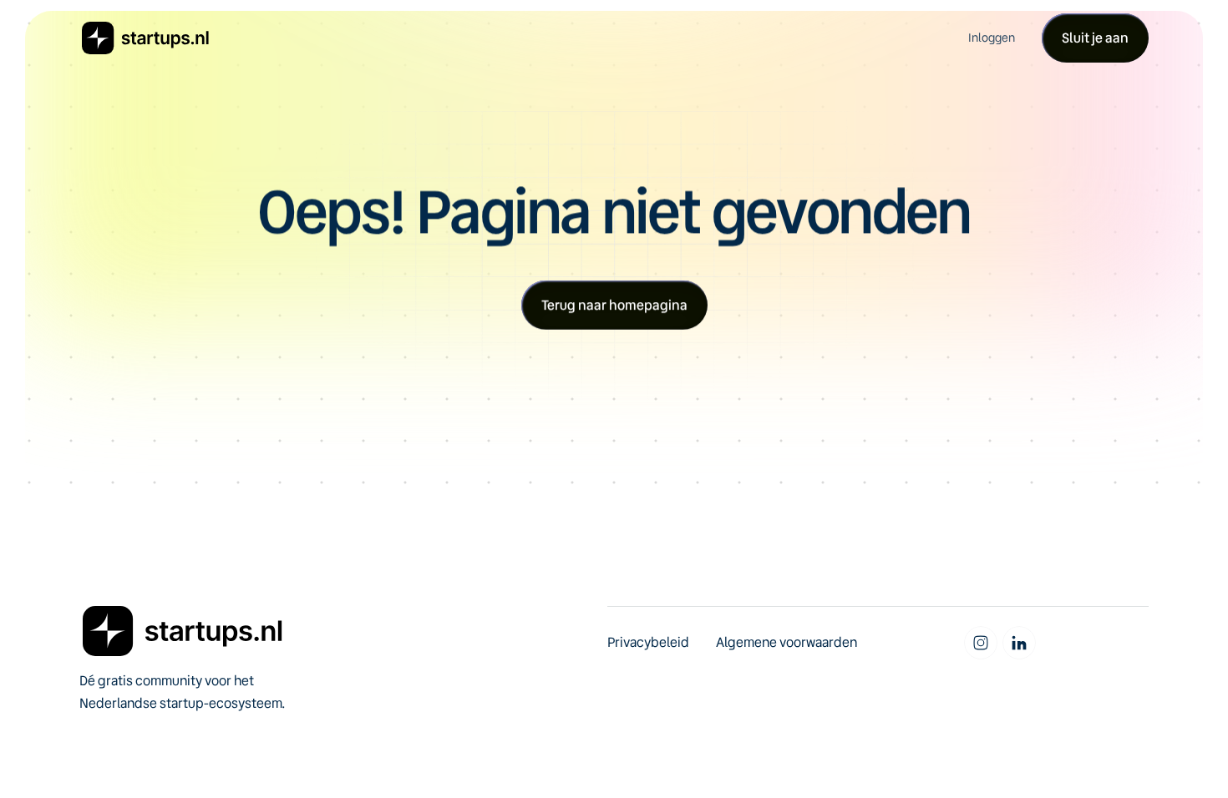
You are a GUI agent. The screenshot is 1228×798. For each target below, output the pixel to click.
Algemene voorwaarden (786, 642)
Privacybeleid (648, 642)
